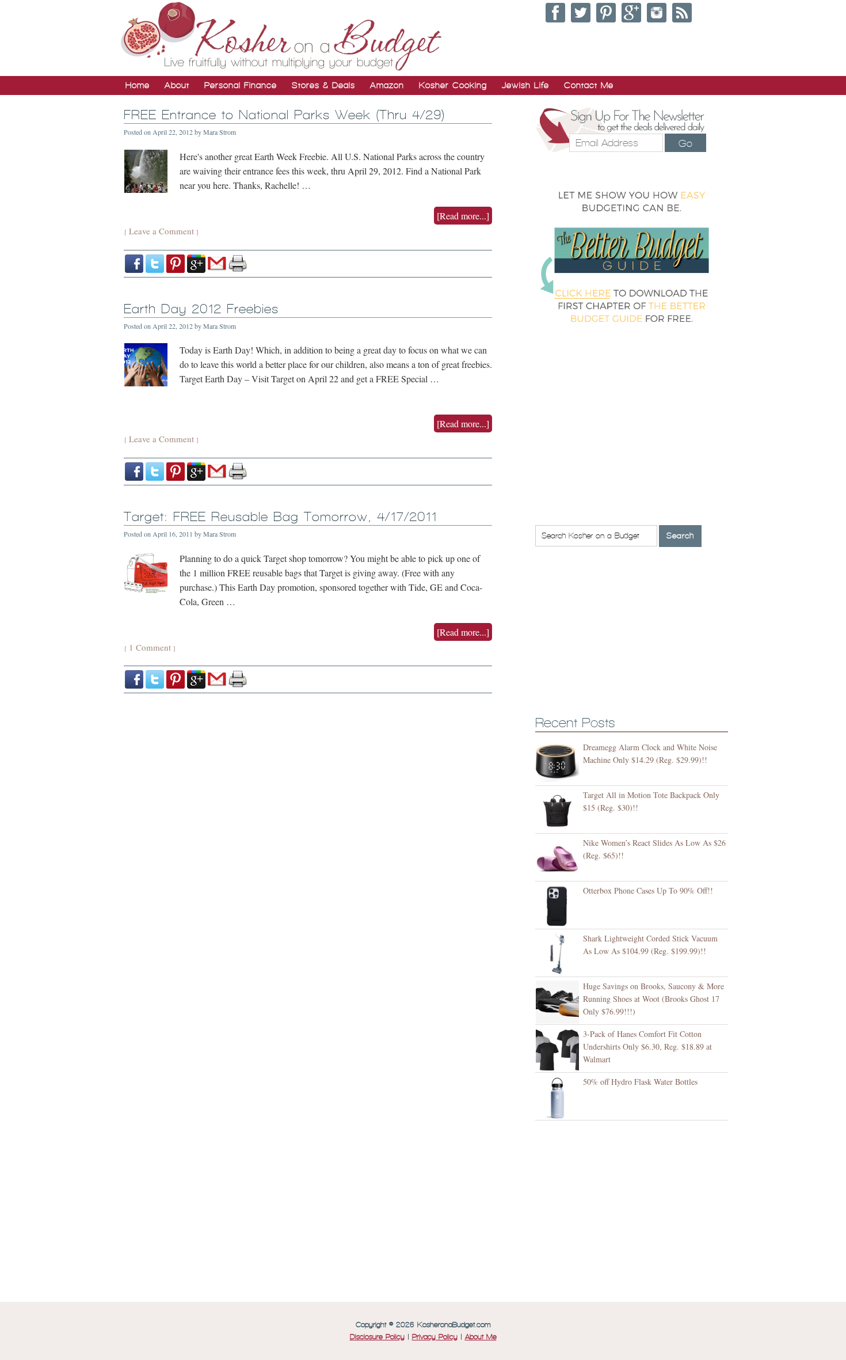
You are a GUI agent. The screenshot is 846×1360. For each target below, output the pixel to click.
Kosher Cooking (453, 85)
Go (685, 143)
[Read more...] (463, 216)
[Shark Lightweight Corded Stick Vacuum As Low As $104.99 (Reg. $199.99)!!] (559, 954)
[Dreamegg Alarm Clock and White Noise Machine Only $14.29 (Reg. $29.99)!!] (559, 763)
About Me (481, 1337)
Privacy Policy (435, 1337)
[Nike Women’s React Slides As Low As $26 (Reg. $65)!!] (559, 859)
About (177, 85)
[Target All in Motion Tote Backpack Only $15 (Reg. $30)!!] (559, 811)
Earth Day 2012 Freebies (201, 309)
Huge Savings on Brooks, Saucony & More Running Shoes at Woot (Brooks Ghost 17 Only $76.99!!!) (653, 999)
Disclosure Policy (377, 1337)
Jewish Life (525, 85)
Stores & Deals (323, 85)
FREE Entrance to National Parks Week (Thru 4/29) (284, 115)
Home (137, 85)
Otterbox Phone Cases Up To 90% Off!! (648, 890)
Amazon (387, 85)
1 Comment (150, 647)
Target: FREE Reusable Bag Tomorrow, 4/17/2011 (280, 517)
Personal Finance (240, 85)
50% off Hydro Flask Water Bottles (640, 1081)
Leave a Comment (161, 231)
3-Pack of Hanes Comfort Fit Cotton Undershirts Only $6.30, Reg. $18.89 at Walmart (647, 1046)
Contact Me (588, 85)
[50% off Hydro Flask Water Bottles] (559, 1098)
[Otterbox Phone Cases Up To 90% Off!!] (559, 906)
